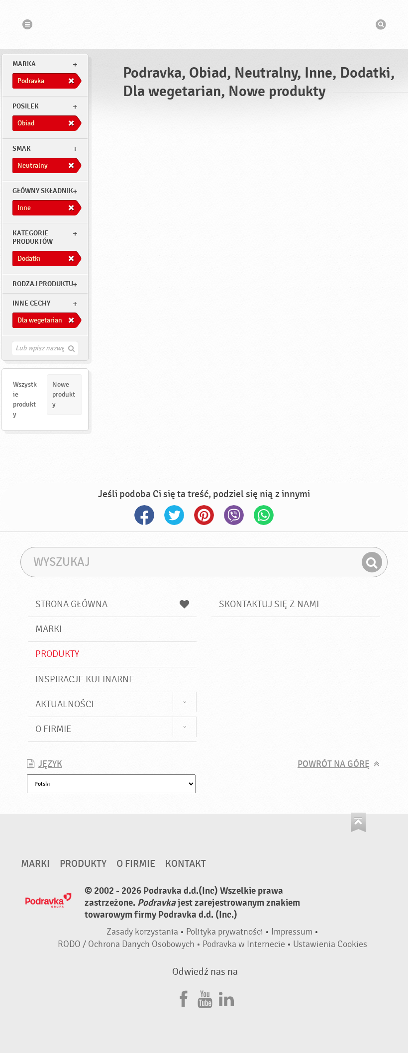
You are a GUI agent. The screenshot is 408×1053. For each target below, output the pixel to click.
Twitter (174, 515)
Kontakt (185, 864)
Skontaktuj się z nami (269, 604)
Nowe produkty (63, 394)
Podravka (204, 24)
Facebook (144, 515)
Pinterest (204, 515)
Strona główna (71, 604)
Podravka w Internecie (244, 944)
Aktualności (64, 704)
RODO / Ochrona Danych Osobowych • (130, 944)
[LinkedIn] (226, 997)
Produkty (57, 653)
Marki (48, 629)
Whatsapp (264, 515)
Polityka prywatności (224, 932)
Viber (234, 515)
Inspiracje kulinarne (84, 679)
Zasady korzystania (142, 932)
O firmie (53, 729)
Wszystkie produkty (25, 399)
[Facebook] (184, 997)
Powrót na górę (334, 764)
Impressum (291, 932)
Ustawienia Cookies (330, 944)
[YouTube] (205, 997)
